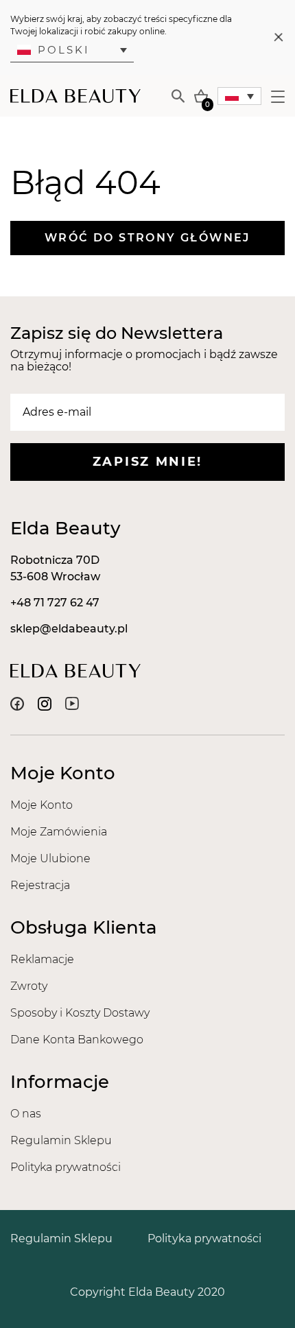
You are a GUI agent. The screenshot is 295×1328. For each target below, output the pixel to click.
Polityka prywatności (65, 1167)
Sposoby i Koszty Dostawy (80, 1012)
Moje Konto (41, 804)
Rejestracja (40, 885)
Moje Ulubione (50, 858)
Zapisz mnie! (147, 461)
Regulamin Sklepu (61, 1140)
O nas (25, 1113)
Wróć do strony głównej (147, 237)
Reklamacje (42, 959)
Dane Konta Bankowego (76, 1039)
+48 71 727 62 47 (54, 602)
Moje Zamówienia (58, 831)
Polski (64, 49)
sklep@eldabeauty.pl (69, 628)
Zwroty (28, 986)
